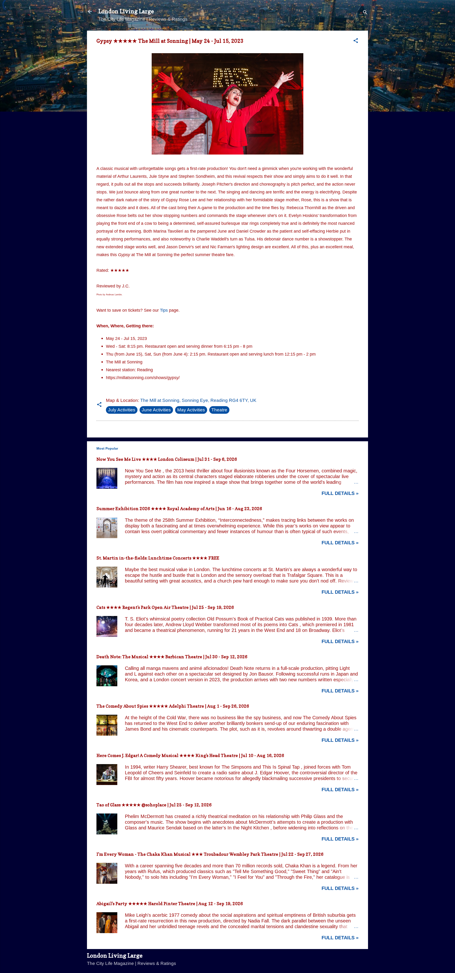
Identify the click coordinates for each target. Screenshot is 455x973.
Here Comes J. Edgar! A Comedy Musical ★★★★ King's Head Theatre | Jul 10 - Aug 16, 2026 (190, 755)
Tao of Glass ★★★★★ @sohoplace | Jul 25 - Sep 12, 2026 (154, 804)
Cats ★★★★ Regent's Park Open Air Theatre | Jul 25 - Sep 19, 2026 (165, 607)
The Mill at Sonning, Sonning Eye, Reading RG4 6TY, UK (198, 400)
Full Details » (340, 493)
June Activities (156, 409)
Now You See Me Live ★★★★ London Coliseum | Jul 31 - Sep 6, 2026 (166, 459)
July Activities (121, 409)
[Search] (365, 13)
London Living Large (126, 11)
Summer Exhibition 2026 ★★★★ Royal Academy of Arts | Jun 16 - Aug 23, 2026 (179, 508)
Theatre (219, 409)
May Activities (191, 409)
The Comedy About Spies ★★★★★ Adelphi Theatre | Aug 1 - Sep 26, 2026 (172, 706)
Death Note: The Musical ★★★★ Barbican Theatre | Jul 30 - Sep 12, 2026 (171, 656)
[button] (356, 41)
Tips (164, 310)
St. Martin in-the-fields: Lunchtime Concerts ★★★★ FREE (157, 557)
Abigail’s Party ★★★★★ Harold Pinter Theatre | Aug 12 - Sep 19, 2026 (169, 903)
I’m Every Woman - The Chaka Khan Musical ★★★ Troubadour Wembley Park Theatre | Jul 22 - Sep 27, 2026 (209, 854)
